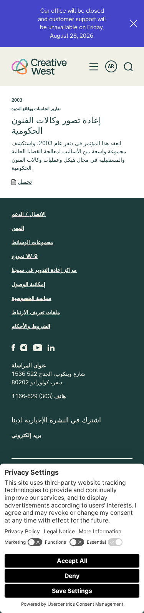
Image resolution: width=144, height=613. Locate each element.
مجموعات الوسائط (32, 242)
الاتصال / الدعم (29, 214)
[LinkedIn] (51, 347)
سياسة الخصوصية (31, 298)
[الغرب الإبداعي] (39, 66)
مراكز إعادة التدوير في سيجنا (44, 269)
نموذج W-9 (25, 256)
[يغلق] (133, 23)
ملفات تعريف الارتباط (36, 312)
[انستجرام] (23, 347)
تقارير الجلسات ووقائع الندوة (36, 108)
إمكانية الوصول (28, 284)
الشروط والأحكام (31, 326)
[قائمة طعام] (93, 66)
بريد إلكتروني (26, 435)
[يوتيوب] (37, 347)
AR (111, 66)
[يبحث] (128, 66)
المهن (18, 227)
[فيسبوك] (13, 347)
